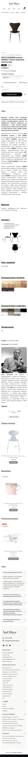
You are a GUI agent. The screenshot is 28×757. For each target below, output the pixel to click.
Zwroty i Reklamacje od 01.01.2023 (11, 670)
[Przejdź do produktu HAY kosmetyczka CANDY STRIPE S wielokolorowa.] (13, 536)
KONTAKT (4, 711)
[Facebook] (3, 645)
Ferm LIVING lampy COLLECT (9, 740)
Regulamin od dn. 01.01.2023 (9, 672)
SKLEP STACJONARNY (8, 708)
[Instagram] (7, 645)
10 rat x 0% (5, 683)
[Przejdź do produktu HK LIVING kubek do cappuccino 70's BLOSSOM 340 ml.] (13, 488)
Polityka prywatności (7, 685)
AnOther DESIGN (5, 12)
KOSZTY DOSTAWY (7, 693)
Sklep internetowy (13, 752)
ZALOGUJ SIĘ (5, 655)
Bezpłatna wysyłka (7, 678)
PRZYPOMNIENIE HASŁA (8, 659)
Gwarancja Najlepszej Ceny (9, 676)
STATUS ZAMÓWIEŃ (7, 652)
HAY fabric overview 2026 (9, 721)
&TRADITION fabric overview (9, 717)
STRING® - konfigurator (8, 728)
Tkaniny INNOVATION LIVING (9, 723)
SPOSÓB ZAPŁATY (7, 691)
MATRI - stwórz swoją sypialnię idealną (11, 730)
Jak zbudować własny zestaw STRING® (12, 725)
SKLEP (12, 12)
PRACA (4, 706)
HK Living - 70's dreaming (8, 738)
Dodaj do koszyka (12, 94)
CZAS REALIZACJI (7, 687)
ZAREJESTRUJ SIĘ (7, 657)
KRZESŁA (23, 12)
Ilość (2, 87)
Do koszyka (13, 462)
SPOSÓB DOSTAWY (7, 689)
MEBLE (17, 12)
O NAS (4, 704)
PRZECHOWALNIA (7, 661)
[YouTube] (10, 645)
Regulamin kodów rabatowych (10, 674)
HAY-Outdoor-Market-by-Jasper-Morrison (13, 736)
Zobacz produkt (13, 558)
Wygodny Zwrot (6, 667)
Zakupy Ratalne (6, 680)
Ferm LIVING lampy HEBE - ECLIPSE (11, 742)
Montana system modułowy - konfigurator (13, 719)
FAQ (3, 698)
